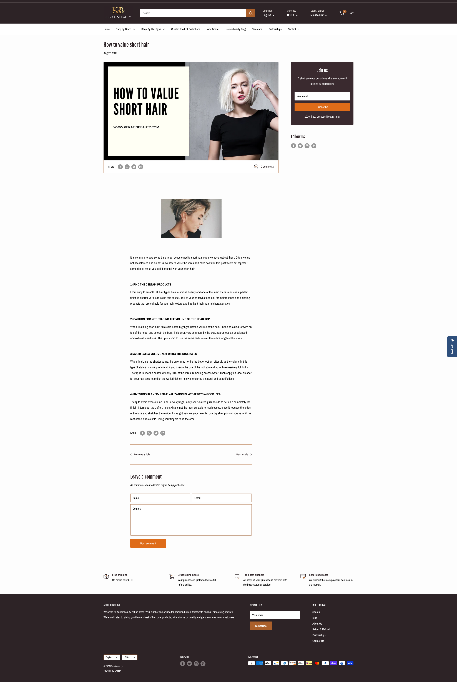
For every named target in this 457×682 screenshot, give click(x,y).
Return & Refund (321, 629)
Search (316, 612)
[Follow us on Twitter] (300, 145)
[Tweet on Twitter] (133, 166)
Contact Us (294, 29)
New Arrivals (213, 29)
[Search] (250, 13)
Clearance (257, 29)
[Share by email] (140, 166)
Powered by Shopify (112, 670)
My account (317, 15)
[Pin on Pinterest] (127, 166)
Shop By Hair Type (151, 29)
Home (107, 29)
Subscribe (322, 107)
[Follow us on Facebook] (293, 145)
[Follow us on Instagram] (307, 145)
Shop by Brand (123, 29)
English (109, 657)
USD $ (126, 657)
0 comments (267, 166)
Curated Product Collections (185, 29)
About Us (317, 623)
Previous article (142, 454)
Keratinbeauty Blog (236, 29)
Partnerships (275, 29)
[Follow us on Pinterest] (313, 145)
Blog (314, 618)
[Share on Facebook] (120, 166)
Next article (242, 454)
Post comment (148, 543)
